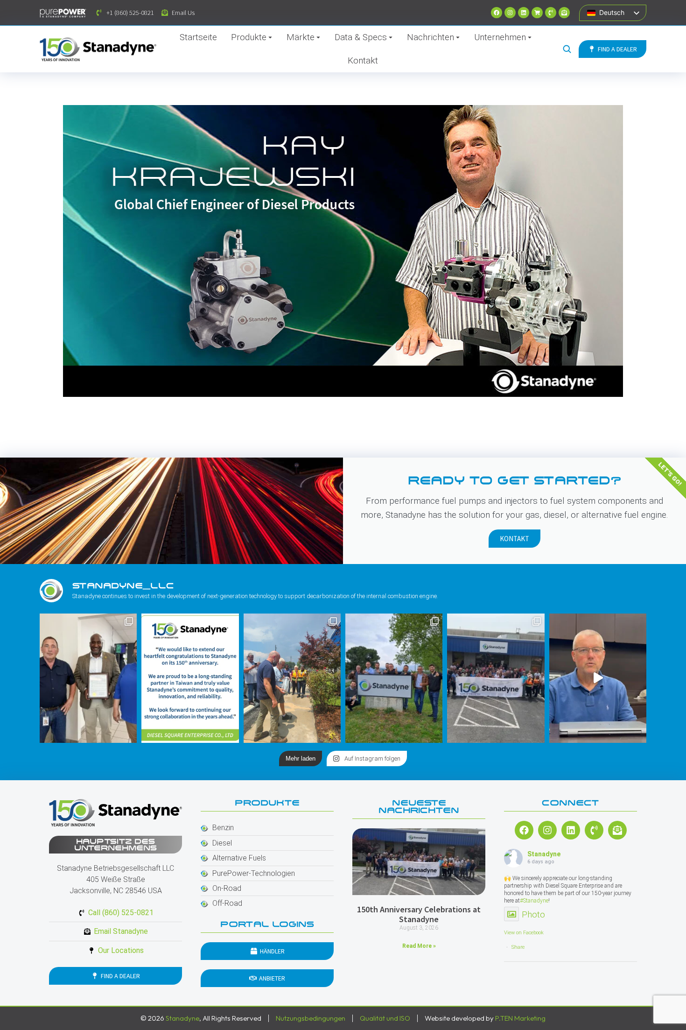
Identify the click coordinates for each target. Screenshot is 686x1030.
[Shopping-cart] (537, 12)
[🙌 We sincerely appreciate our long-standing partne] (189, 678)
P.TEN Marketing (520, 1018)
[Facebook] (496, 12)
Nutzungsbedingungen (310, 1018)
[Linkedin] (523, 12)
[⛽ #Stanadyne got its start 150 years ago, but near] (597, 678)
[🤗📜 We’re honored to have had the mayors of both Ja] (88, 678)
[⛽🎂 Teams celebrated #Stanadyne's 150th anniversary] (495, 678)
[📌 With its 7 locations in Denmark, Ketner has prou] (393, 678)
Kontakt (514, 538)
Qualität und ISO (385, 1018)
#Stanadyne (534, 900)
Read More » (419, 946)
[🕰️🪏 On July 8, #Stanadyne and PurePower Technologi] (292, 678)
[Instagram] (510, 12)
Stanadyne (543, 854)
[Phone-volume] (550, 12)
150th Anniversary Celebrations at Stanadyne (419, 914)
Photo (533, 914)
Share (518, 947)
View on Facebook (524, 933)
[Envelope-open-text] (564, 12)
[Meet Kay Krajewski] (343, 251)
